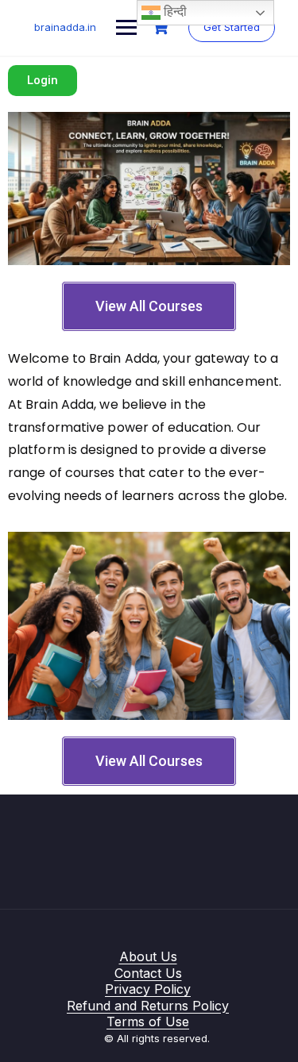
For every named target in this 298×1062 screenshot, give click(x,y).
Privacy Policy (148, 989)
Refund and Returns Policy (148, 1006)
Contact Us (148, 973)
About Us (148, 956)
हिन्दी (174, 11)
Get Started (231, 27)
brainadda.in (65, 27)
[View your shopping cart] (162, 27)
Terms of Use (147, 1021)
